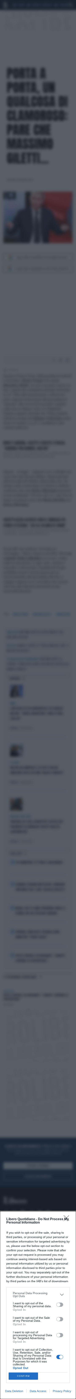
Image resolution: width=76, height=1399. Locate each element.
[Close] (68, 1219)
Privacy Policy (62, 1391)
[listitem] (38, 1295)
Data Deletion (14, 1391)
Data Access (38, 1391)
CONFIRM (23, 1376)
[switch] (59, 1305)
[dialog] (38, 1305)
